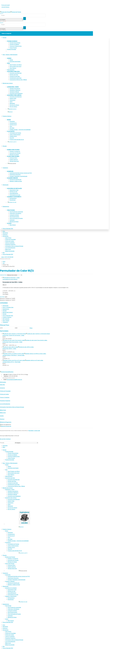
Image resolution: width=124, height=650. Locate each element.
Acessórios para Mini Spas (16, 73)
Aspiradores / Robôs (13, 86)
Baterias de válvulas (14, 154)
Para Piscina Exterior (14, 216)
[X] (90, 8)
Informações (5, 236)
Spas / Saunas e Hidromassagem (10, 54)
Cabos (11, 101)
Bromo (9, 119)
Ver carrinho (3, 438)
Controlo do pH (13, 124)
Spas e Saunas (6, 320)
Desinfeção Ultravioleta (15, 174)
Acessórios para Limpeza (14, 95)
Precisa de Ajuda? (5, 5)
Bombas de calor (13, 191)
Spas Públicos (13, 68)
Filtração (5, 146)
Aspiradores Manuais (14, 91)
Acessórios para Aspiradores (16, 93)
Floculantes (10, 131)
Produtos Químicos (7, 116)
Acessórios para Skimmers (16, 96)
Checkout (2, 419)
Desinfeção (10, 171)
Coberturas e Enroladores (15, 213)
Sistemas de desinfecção (15, 179)
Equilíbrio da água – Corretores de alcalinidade (20, 129)
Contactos (5, 234)
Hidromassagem (10, 69)
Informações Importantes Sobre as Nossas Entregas (12, 407)
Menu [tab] (4, 447)
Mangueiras (12, 103)
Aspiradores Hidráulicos (15, 90)
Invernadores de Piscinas (15, 133)
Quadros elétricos (14, 159)
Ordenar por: (3, 275)
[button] (0, 10)
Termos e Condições (10, 242)
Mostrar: (2, 296)
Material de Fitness (14, 221)
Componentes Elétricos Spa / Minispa (18, 79)
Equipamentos (6, 206)
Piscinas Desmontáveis (15, 42)
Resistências (13, 200)
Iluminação (12, 220)
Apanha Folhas (13, 98)
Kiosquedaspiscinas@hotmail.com (14, 379)
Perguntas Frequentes (10, 244)
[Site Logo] (10, 12)
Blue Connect (13, 225)
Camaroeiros (12, 100)
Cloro (11, 126)
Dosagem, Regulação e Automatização (18, 176)
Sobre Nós (2, 384)
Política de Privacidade (10, 239)
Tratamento (5, 167)
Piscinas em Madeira (14, 44)
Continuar (8, 438)
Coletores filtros (13, 158)
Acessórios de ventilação (14, 188)
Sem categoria (6, 319)
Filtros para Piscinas (13, 156)
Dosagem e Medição (12, 178)
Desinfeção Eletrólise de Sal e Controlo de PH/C (21, 173)
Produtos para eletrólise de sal (17, 139)
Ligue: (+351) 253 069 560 (7, 257)
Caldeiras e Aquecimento (14, 196)
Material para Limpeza (8, 83)
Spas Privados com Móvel (16, 64)
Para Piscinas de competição (16, 211)
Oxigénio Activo (13, 136)
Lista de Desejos (5, 7)
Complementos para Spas (15, 78)
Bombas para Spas (14, 74)
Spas (8, 63)
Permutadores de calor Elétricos (10, 279)
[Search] (24, 18)
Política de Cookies (9, 241)
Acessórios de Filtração (15, 153)
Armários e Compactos (15, 151)
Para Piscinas (11, 210)
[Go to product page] (48, 278)
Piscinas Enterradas (11, 49)
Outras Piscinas (13, 47)
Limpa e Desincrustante (15, 134)
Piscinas (4, 37)
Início (4, 231)
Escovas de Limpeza (14, 105)
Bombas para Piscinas (13, 149)
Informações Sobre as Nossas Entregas (14, 246)
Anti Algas (12, 128)
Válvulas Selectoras (14, 161)
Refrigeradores (13, 198)
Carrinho (2, 415)
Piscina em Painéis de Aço (16, 46)
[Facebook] (92, 8)
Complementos (13, 123)
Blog (4, 252)
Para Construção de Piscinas (16, 218)
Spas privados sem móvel (15, 66)
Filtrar (31, 328)
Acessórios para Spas (13, 71)
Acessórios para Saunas (15, 61)
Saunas (9, 58)
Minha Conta (8, 249)
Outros (9, 223)
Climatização (5, 184)
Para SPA (12, 138)
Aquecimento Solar (14, 190)
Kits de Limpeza (13, 106)
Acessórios (12, 121)
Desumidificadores (14, 193)
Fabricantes (5, 232)
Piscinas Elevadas (12, 41)
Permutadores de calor (15, 195)
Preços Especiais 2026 (8, 228)
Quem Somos (8, 237)
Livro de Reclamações (10, 247)
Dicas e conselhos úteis (8, 307)
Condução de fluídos (14, 215)
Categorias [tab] (5, 445)
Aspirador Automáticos (15, 88)
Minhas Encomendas (9, 251)
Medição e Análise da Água (16, 181)
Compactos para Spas (15, 76)
